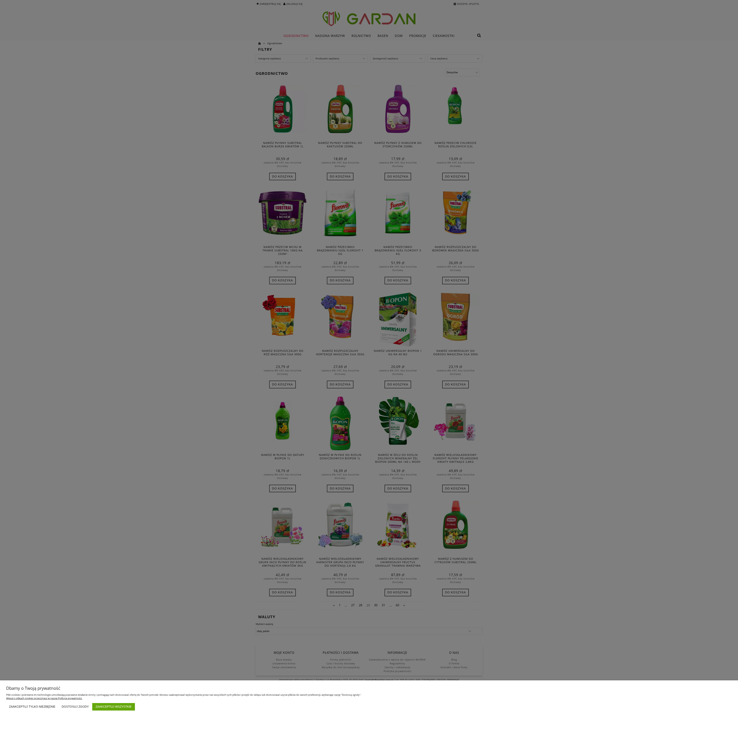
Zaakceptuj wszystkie (114, 706)
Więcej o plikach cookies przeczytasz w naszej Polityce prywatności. (44, 698)
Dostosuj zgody (75, 706)
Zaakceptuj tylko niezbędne (32, 706)
